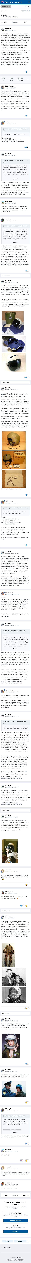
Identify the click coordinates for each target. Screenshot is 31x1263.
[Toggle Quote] (3, 129)
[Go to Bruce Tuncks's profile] (2, 87)
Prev (5, 22)
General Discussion (14, 16)
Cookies (19, 1257)
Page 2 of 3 (15, 22)
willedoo (5, 15)
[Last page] (29, 22)
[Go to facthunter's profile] (2, 1184)
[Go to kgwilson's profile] (2, 29)
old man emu (9, 122)
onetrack (8, 870)
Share (7, 1241)
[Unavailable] (13, 440)
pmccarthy (8, 201)
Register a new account (15, 1220)
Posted (10, 30)
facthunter (8, 1183)
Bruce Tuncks (9, 86)
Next (25, 22)
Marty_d (8, 1109)
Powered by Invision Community (15, 1260)
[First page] (2, 22)
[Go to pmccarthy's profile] (2, 202)
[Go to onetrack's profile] (2, 871)
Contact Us (12, 1257)
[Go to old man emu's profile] (2, 123)
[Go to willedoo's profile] (2, 154)
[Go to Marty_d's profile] (2, 1110)
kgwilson (8, 28)
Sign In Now (15, 1231)
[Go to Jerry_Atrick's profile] (2, 892)
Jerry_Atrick (9, 891)
